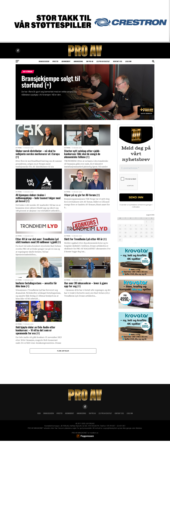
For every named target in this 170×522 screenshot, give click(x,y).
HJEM (39, 413)
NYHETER (59, 413)
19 (130, 233)
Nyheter (55, 61)
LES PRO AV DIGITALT (103, 61)
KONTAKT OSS (119, 413)
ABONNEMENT (69, 413)
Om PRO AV (89, 61)
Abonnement (66, 61)
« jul (135, 243)
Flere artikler (63, 351)
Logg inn (128, 61)
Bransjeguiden (44, 61)
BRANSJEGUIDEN (48, 413)
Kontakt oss (117, 61)
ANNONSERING (78, 61)
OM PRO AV (92, 413)
